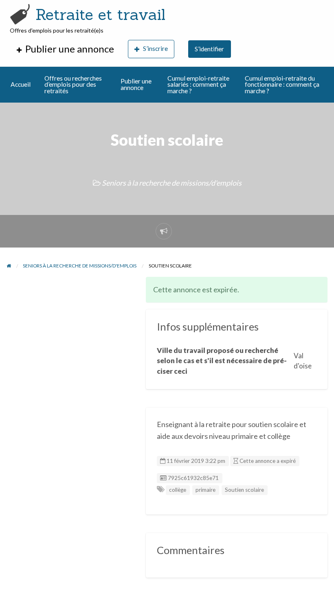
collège (177, 489)
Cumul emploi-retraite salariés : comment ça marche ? (198, 84)
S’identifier (209, 49)
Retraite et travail (100, 14)
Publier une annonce (136, 84)
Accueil (21, 84)
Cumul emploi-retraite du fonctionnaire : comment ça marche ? (282, 84)
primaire (205, 489)
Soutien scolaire (244, 489)
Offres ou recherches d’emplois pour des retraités (73, 84)
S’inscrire (155, 48)
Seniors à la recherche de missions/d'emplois (172, 182)
